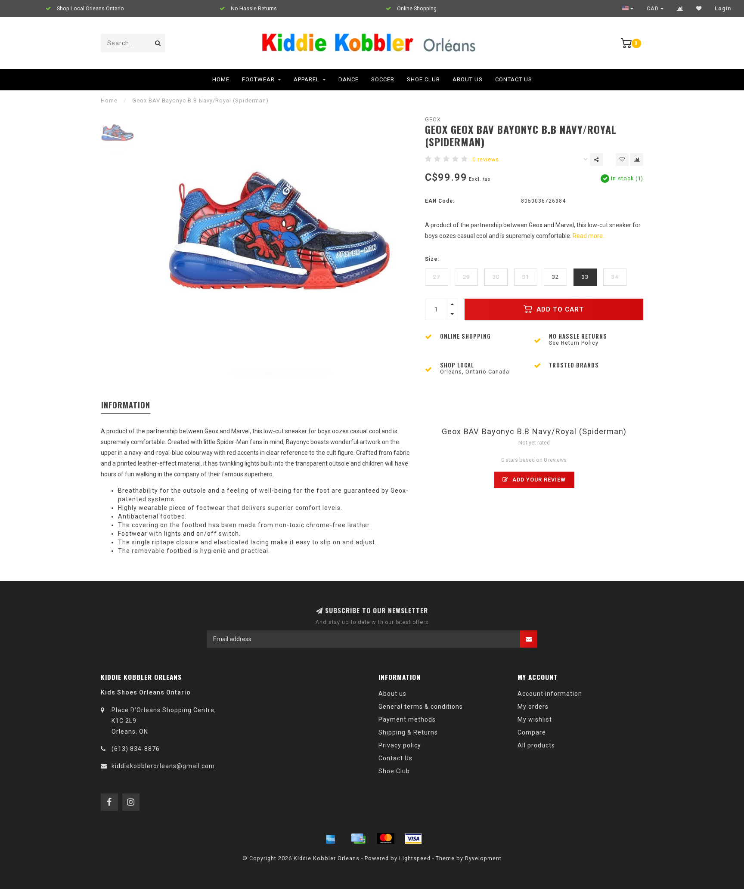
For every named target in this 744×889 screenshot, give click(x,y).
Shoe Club (423, 79)
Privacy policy (399, 745)
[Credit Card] (358, 838)
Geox (433, 119)
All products (536, 745)
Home (220, 79)
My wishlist (535, 719)
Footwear (258, 79)
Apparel (306, 79)
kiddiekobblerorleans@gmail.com (163, 765)
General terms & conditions (420, 706)
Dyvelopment (483, 858)
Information (125, 405)
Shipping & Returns (408, 732)
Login (723, 9)
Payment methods (407, 719)
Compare (532, 732)
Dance (348, 79)
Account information (550, 693)
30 (496, 277)
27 (436, 277)
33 (585, 277)
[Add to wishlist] (622, 159)
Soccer (382, 79)
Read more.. (589, 235)
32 (555, 277)
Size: (432, 259)
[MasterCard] (386, 838)
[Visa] (413, 838)
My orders (533, 706)
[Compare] (680, 9)
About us (392, 693)
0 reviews (485, 159)
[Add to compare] (636, 159)
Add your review (538, 479)
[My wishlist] (699, 9)
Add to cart (559, 309)
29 (466, 277)
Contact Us (513, 79)
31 (525, 277)
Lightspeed (415, 858)
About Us (468, 79)
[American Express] (330, 838)
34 (614, 277)
